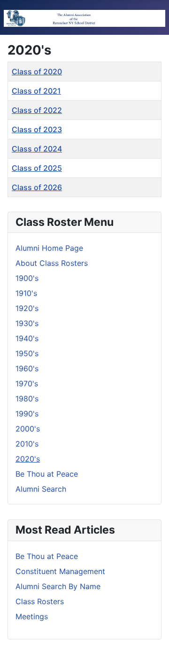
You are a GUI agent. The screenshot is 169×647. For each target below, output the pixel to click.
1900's (26, 278)
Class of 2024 (37, 148)
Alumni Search (40, 489)
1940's (26, 338)
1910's (26, 293)
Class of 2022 (37, 110)
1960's (26, 368)
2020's (27, 458)
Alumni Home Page (49, 248)
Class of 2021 (36, 91)
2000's (27, 428)
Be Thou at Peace (46, 474)
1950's (26, 353)
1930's (26, 323)
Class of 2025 (37, 168)
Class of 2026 (37, 187)
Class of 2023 (37, 129)
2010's (26, 443)
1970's (26, 383)
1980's (26, 398)
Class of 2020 (37, 71)
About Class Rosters (51, 263)
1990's (26, 413)
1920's (26, 308)
